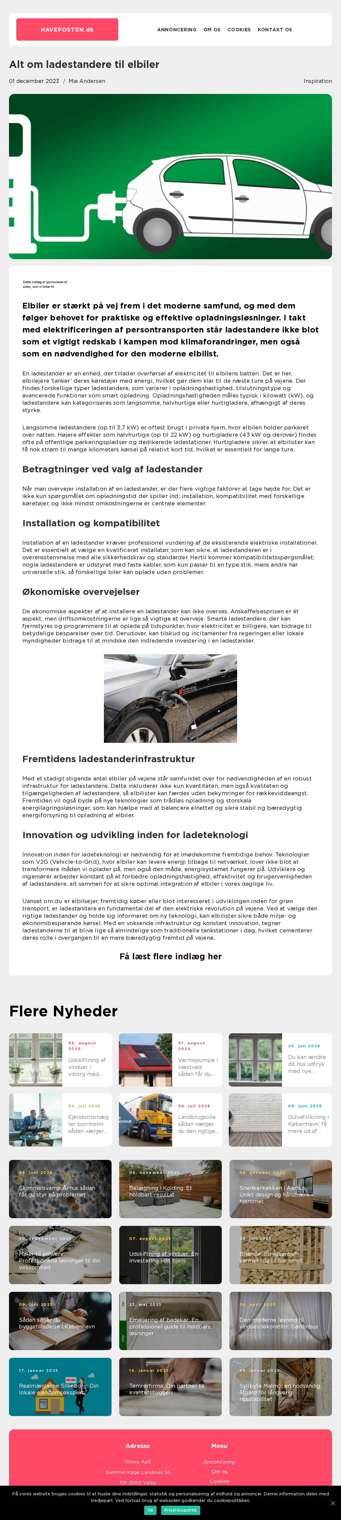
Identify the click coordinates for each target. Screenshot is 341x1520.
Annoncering (177, 29)
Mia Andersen (87, 81)
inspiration (318, 81)
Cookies (239, 29)
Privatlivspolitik (181, 1510)
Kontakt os (275, 29)
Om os (212, 29)
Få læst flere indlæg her (171, 956)
